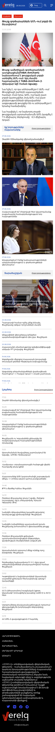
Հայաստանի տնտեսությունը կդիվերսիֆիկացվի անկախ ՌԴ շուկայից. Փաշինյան (26, 348)
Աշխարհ (6, 656)
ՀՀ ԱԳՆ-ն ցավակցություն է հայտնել (20, 619)
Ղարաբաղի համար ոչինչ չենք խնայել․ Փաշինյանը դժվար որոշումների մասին (21, 324)
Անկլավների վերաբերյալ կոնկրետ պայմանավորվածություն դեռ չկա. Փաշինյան (24, 336)
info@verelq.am (21, 725)
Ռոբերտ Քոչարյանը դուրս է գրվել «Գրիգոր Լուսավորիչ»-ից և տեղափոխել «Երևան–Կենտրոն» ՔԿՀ (23, 500)
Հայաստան (7, 641)
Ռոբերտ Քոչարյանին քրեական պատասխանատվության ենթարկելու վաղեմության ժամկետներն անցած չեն (21, 538)
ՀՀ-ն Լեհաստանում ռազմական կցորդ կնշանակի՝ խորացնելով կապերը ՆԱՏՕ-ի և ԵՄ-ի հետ (26, 593)
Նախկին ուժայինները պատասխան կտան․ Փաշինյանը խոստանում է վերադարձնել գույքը (25, 525)
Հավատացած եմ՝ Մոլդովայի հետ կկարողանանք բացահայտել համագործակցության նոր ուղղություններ (26, 412)
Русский (18, 16)
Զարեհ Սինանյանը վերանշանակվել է (21, 400)
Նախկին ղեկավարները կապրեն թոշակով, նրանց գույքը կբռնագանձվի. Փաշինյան (23, 513)
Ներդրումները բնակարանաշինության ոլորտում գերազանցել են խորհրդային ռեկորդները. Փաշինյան (26, 607)
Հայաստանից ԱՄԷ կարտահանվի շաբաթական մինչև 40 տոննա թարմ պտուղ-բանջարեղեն (26, 477)
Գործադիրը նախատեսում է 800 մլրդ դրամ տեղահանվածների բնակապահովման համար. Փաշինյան (25, 564)
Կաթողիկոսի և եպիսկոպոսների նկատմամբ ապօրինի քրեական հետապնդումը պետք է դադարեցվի (24, 578)
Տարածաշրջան (10, 646)
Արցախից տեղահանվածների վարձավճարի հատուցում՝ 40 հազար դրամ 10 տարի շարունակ (26, 372)
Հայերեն (7, 16)
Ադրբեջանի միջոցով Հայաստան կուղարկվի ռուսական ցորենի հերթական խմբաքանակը (24, 360)
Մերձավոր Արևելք (12, 651)
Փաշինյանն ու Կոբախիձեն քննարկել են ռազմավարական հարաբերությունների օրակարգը (22, 440)
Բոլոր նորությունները (43, 390)
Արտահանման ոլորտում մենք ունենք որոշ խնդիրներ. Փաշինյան (23, 551)
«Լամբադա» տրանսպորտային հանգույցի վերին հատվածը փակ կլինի (26, 465)
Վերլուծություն (11, 636)
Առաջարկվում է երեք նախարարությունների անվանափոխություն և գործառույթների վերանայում (24, 426)
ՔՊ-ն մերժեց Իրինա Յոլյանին (17, 488)
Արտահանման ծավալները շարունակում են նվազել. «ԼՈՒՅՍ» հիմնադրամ (24, 454)
